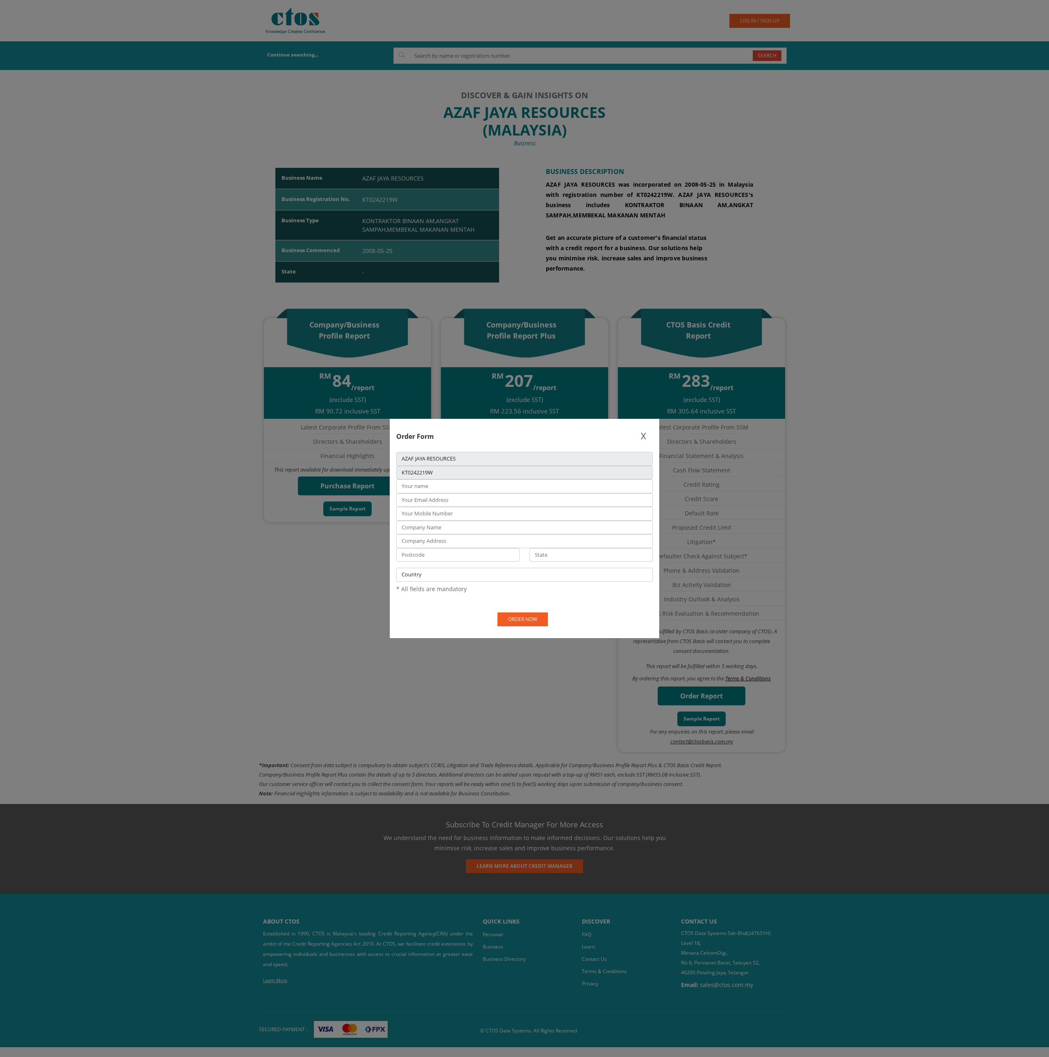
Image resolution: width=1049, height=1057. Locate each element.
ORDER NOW (522, 619)
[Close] (643, 436)
